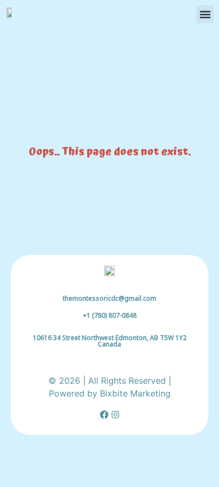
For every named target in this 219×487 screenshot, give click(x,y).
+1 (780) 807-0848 (110, 315)
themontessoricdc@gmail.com (109, 298)
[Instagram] (115, 414)
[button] (205, 14)
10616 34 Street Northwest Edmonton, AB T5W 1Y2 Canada (110, 341)
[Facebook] (104, 414)
